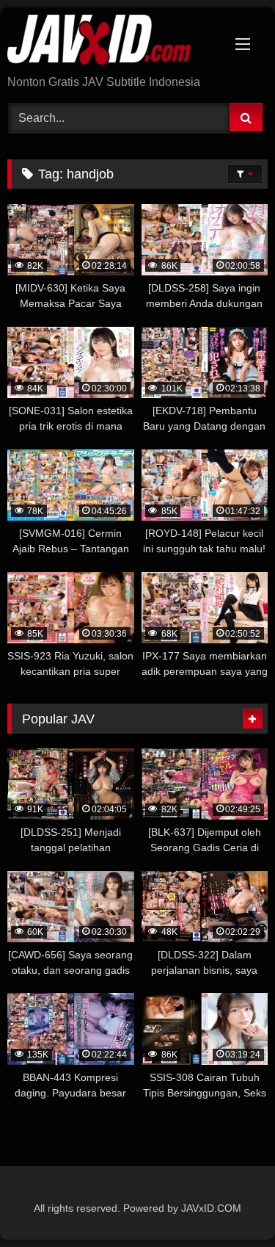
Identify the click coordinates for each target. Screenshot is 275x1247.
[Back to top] (229, 1203)
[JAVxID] (113, 42)
